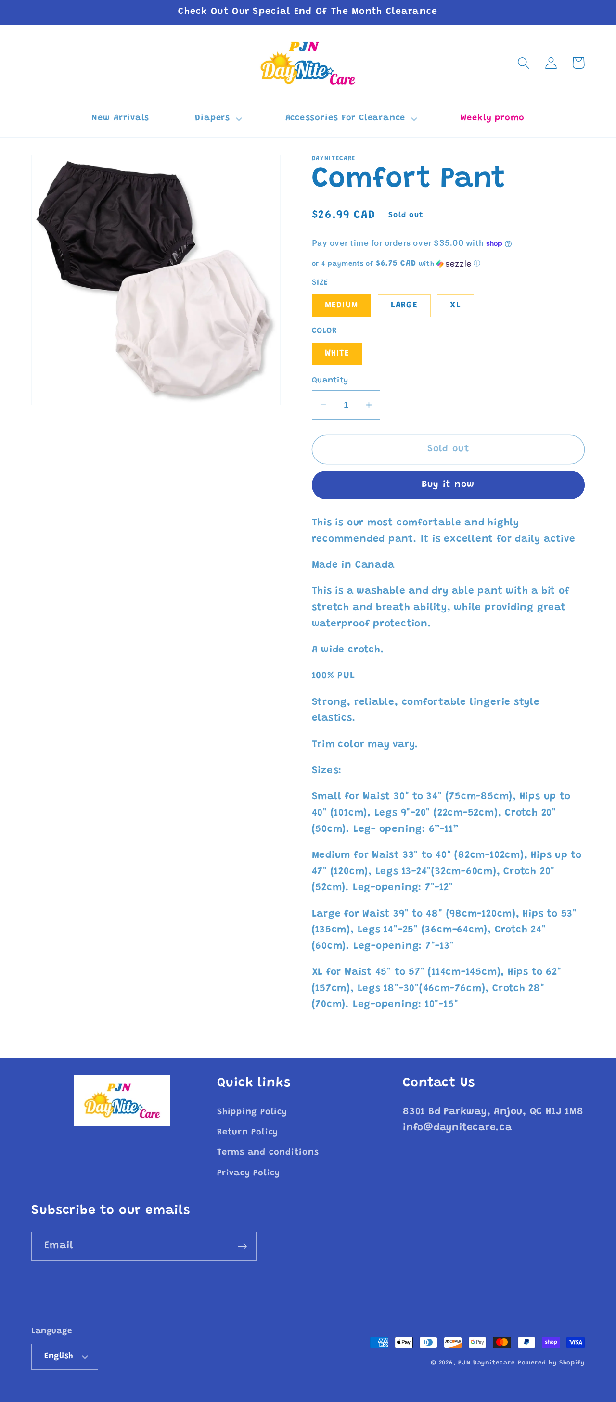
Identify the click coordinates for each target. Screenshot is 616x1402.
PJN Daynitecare (486, 1363)
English (58, 1356)
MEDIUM (342, 305)
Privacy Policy (248, 1173)
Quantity (330, 380)
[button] (217, 119)
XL (455, 305)
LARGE (404, 305)
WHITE (337, 353)
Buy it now (448, 484)
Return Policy (247, 1132)
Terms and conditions (268, 1152)
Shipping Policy (252, 1112)
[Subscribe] (242, 1246)
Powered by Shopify (551, 1363)
